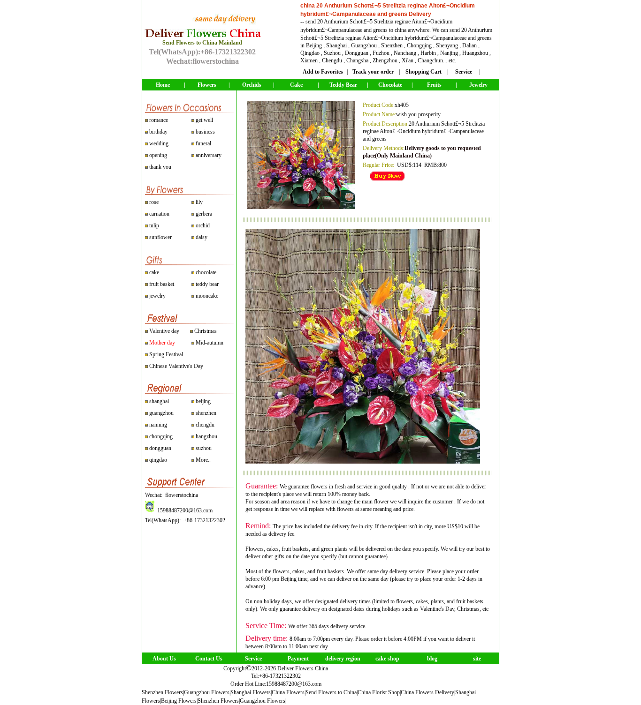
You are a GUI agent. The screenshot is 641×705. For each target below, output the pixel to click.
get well (204, 120)
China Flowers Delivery (427, 692)
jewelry (157, 295)
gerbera (203, 213)
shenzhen (206, 413)
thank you (160, 167)
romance (158, 120)
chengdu (205, 424)
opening (158, 155)
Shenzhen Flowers (162, 692)
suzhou (204, 448)
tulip (153, 225)
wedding (158, 143)
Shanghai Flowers (250, 692)
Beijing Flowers (179, 701)
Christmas (205, 331)
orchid (202, 225)
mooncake (207, 295)
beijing (203, 401)
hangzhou (206, 436)
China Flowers (288, 692)
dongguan (160, 448)
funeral (203, 143)
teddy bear (207, 284)
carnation (158, 213)
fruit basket (161, 284)
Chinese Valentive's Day (176, 366)
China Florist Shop (379, 692)
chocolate (206, 272)
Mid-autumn (209, 342)
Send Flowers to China (331, 692)
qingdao (158, 460)
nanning (158, 424)
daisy (200, 237)
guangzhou (161, 413)
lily (199, 202)
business (205, 131)
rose (154, 202)
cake (154, 272)
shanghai (159, 401)
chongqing (161, 436)
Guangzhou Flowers (206, 692)
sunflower (160, 237)
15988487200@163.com (293, 684)
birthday (158, 131)
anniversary (208, 155)
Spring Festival (166, 354)
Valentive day (164, 331)
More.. (203, 460)
